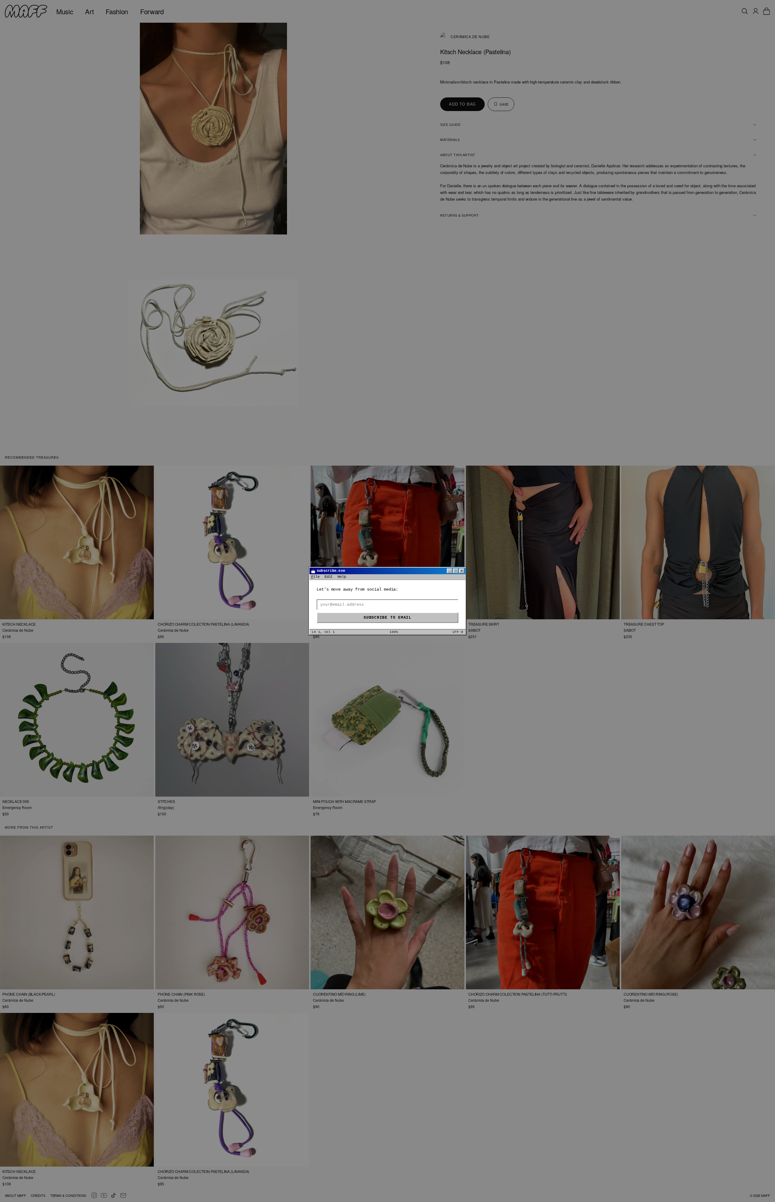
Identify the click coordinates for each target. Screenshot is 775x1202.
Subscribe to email (387, 617)
